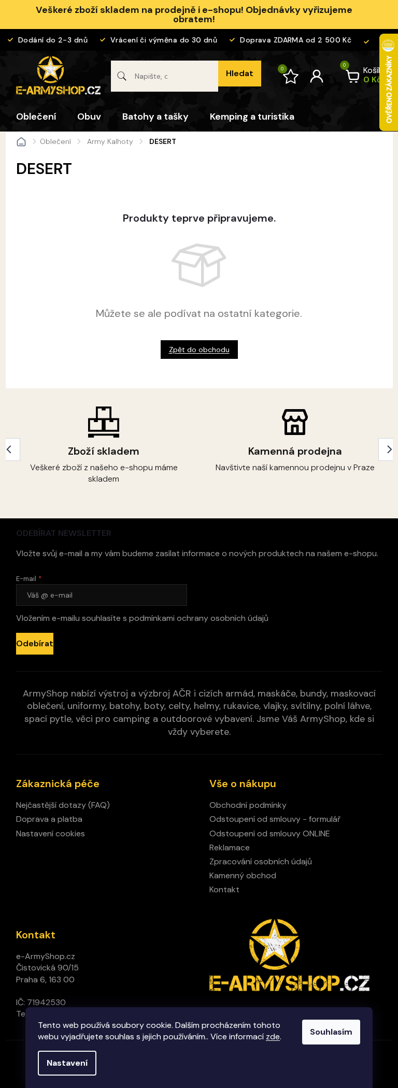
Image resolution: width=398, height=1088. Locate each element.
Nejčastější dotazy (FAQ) (63, 805)
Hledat (239, 73)
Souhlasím (331, 1031)
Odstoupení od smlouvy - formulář (274, 819)
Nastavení (67, 1062)
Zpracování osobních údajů (260, 861)
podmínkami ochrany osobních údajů (198, 618)
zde (273, 1036)
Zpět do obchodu (199, 349)
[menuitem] (36, 116)
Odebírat (34, 643)
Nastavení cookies (50, 833)
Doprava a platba (49, 819)
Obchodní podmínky (248, 805)
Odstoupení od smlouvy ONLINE (269, 833)
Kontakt (224, 889)
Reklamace (229, 847)
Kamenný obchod (242, 875)
